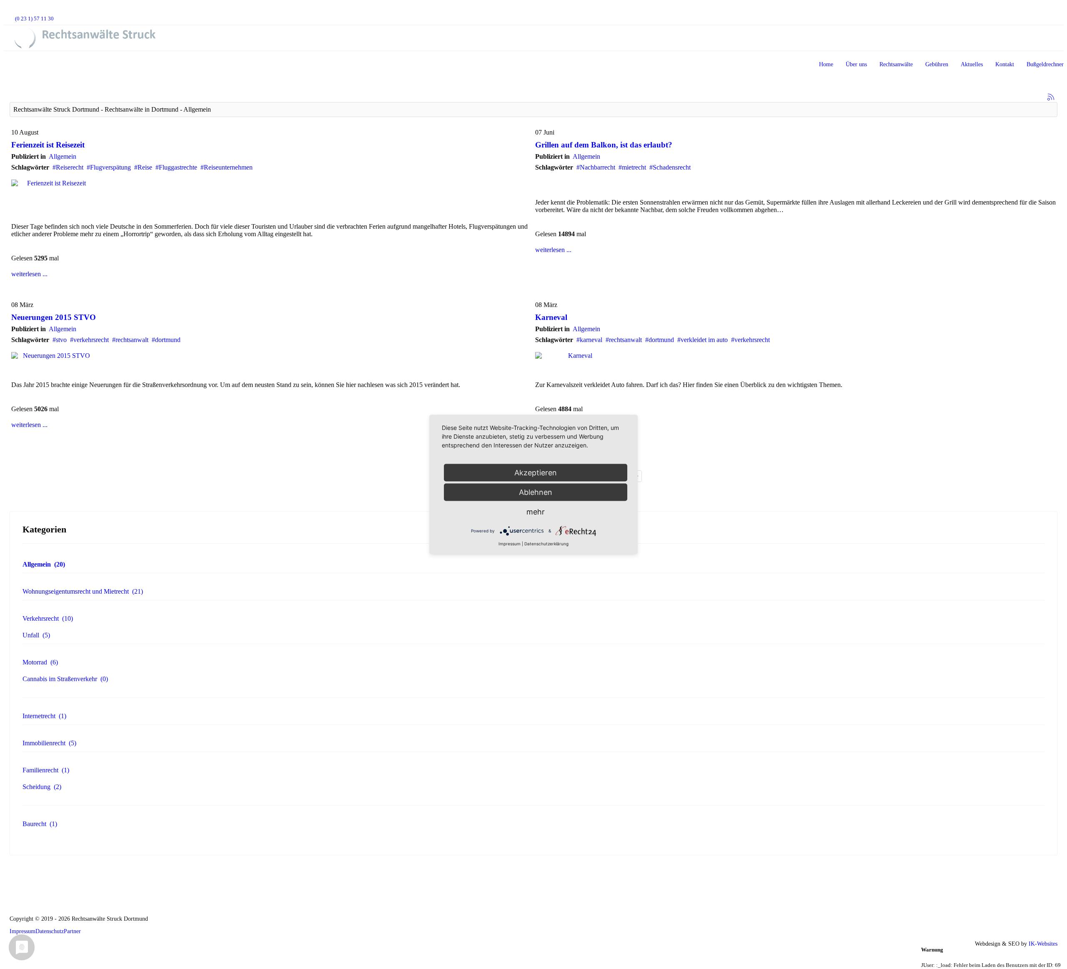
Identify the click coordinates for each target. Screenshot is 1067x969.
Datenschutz (49, 931)
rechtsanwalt (131, 339)
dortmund (167, 339)
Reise (145, 167)
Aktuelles (972, 64)
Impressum (22, 931)
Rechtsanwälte (896, 64)
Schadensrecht (672, 167)
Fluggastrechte (178, 167)
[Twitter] (25, 11)
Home (826, 64)
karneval (591, 339)
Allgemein (62, 156)
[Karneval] (795, 356)
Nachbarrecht (597, 167)
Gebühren (936, 64)
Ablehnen (535, 492)
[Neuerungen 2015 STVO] (271, 356)
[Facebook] (12, 11)
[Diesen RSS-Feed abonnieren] (1050, 97)
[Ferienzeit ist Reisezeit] (271, 183)
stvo (61, 339)
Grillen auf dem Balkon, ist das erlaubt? (603, 144)
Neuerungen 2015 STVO (53, 317)
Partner (72, 931)
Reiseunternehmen (228, 167)
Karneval (551, 317)
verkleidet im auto (704, 339)
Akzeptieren (535, 472)
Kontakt (1004, 64)
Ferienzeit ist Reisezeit (48, 144)
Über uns (856, 64)
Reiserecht (69, 167)
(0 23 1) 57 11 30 (34, 19)
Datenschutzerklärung (546, 543)
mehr (535, 511)
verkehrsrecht (91, 339)
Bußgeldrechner (1045, 64)
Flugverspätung (110, 167)
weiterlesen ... (29, 273)
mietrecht (634, 167)
